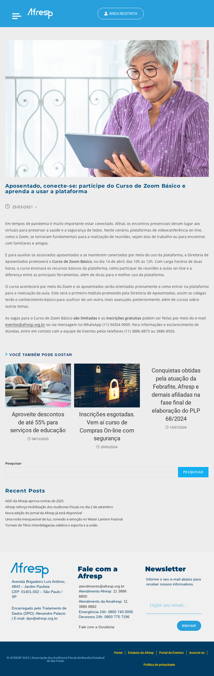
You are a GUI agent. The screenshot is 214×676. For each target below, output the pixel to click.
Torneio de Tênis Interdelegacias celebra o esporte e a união (51, 525)
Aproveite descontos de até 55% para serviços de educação (38, 422)
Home (118, 653)
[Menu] (16, 16)
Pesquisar (13, 463)
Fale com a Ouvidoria (96, 627)
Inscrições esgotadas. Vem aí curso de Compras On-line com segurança (107, 426)
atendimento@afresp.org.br (101, 586)
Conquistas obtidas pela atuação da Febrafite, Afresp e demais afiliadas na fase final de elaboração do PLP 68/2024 (176, 394)
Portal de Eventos (171, 653)
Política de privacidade (159, 665)
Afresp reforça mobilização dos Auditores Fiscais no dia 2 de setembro (59, 507)
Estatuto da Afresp (141, 653)
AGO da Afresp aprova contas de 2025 (34, 501)
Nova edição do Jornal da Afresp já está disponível (43, 513)
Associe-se (196, 653)
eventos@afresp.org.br (25, 324)
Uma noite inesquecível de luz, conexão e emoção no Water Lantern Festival (64, 519)
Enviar (189, 626)
